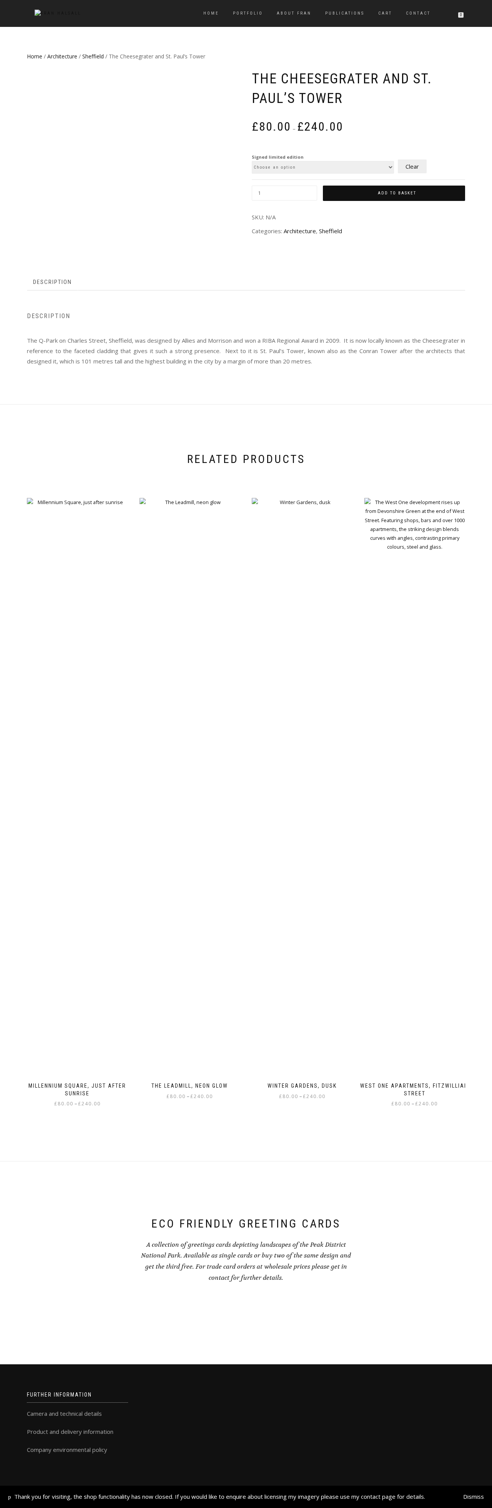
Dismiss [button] (473, 1496)
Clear (412, 166)
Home (211, 13)
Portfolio (248, 13)
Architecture (62, 56)
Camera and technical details (64, 1413)
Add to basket (397, 193)
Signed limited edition (278, 157)
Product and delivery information (70, 1431)
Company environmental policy (67, 1449)
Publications (344, 13)
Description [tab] (52, 282)
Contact (418, 13)
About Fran (294, 13)
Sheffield (93, 56)
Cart (385, 13)
